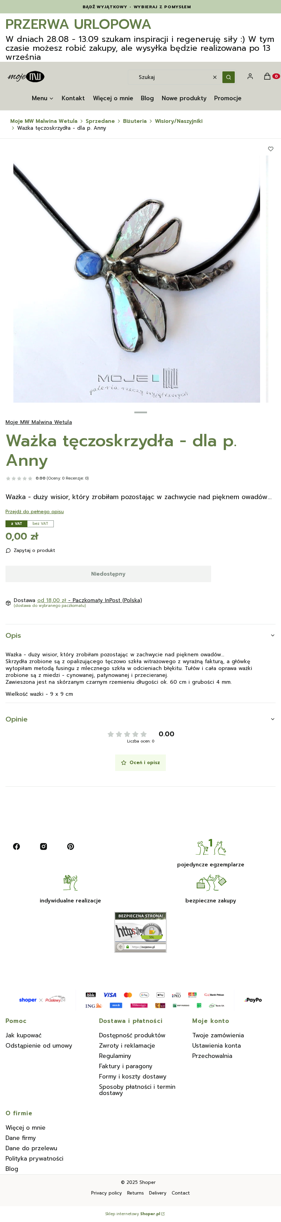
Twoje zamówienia (218, 1035)
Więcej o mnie (25, 1127)
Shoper (147, 1182)
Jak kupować (23, 1035)
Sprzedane (100, 121)
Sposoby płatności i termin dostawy (137, 1089)
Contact (181, 1193)
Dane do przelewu (31, 1148)
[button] (228, 77)
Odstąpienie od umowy (38, 1045)
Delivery (158, 1193)
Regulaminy (115, 1055)
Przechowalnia (212, 1055)
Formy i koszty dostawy (133, 1076)
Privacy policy (106, 1193)
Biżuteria (135, 121)
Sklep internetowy (132, 1214)
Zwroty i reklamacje (127, 1045)
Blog (11, 1168)
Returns (135, 1193)
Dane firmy (20, 1137)
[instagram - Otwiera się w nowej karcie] (43, 846)
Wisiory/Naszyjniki (179, 121)
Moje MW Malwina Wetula (43, 121)
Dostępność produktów (132, 1035)
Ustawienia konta (216, 1045)
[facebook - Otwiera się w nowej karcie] (16, 846)
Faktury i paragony (125, 1066)
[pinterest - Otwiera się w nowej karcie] (71, 846)
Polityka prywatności (34, 1158)
